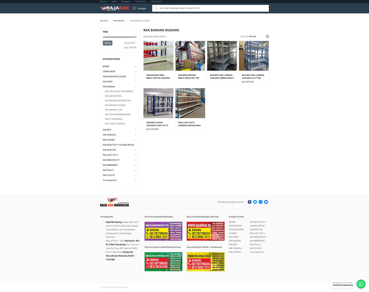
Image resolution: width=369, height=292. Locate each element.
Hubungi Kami (156, 1)
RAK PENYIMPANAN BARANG (118, 114)
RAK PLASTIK (109, 175)
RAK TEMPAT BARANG (115, 124)
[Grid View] (267, 36)
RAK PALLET (108, 170)
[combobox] (210, 8)
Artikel (114, 1)
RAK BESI (107, 130)
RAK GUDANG (109, 140)
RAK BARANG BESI (113, 96)
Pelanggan (126, 1)
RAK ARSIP (108, 81)
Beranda (103, 1)
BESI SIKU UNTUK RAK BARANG (119, 91)
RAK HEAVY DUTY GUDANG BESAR (118, 145)
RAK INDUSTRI (109, 150)
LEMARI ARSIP (109, 71)
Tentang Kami (140, 1)
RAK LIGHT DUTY (110, 155)
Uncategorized (110, 180)
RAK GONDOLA (109, 135)
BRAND (106, 66)
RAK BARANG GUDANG (115, 105)
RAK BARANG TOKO (113, 110)
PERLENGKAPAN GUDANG (114, 76)
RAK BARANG (119, 21)
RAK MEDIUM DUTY (111, 160)
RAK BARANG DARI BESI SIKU (118, 100)
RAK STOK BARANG (114, 119)
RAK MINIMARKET (110, 165)
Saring (108, 43)
